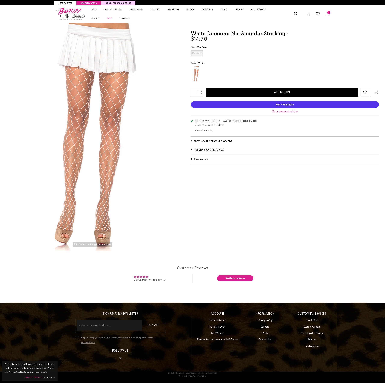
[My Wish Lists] (318, 15)
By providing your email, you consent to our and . (117, 340)
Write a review (235, 278)
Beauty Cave (65, 3)
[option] (92, 138)
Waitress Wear (89, 3)
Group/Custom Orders (118, 3)
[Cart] (327, 15)
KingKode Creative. (198, 376)
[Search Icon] (297, 14)
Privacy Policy (134, 338)
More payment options (285, 111)
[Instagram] (120, 358)
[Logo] (71, 14)
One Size (197, 53)
